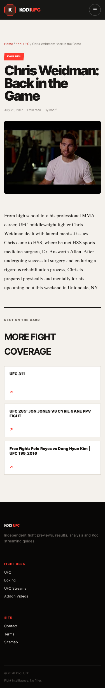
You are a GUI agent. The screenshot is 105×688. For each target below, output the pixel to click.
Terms (9, 634)
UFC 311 (17, 383)
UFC (7, 572)
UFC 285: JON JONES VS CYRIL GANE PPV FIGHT (50, 420)
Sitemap (11, 642)
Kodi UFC (22, 44)
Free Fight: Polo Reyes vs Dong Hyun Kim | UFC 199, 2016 (50, 457)
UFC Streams (15, 588)
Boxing (10, 580)
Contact (11, 626)
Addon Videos (16, 596)
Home (8, 44)
